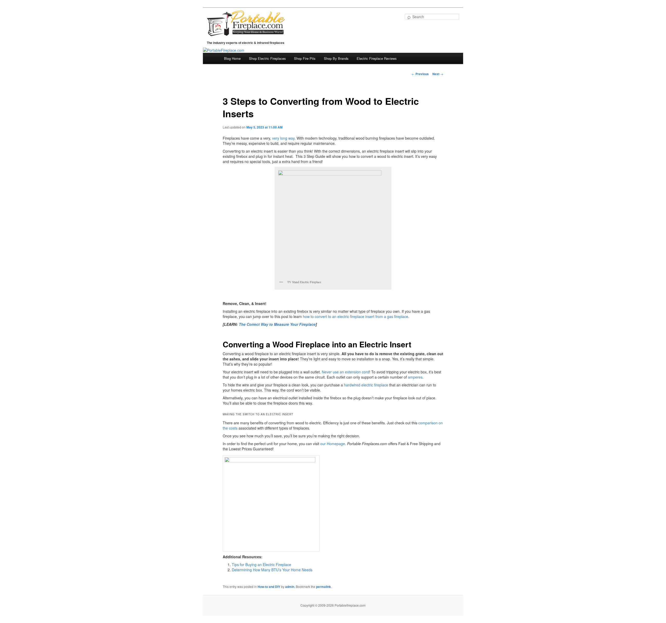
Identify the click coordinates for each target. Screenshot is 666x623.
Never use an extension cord (345, 371)
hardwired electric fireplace (366, 384)
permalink (323, 586)
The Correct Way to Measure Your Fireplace (277, 324)
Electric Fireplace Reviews (377, 58)
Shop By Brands (336, 58)
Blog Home (232, 58)
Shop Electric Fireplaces (267, 58)
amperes (415, 377)
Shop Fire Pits (305, 58)
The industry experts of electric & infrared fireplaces (245, 42)
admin (289, 586)
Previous (420, 74)
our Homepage (332, 443)
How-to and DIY (269, 586)
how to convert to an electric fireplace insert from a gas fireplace (355, 316)
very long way (283, 138)
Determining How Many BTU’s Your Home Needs (272, 569)
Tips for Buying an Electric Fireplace (261, 564)
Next (437, 74)
